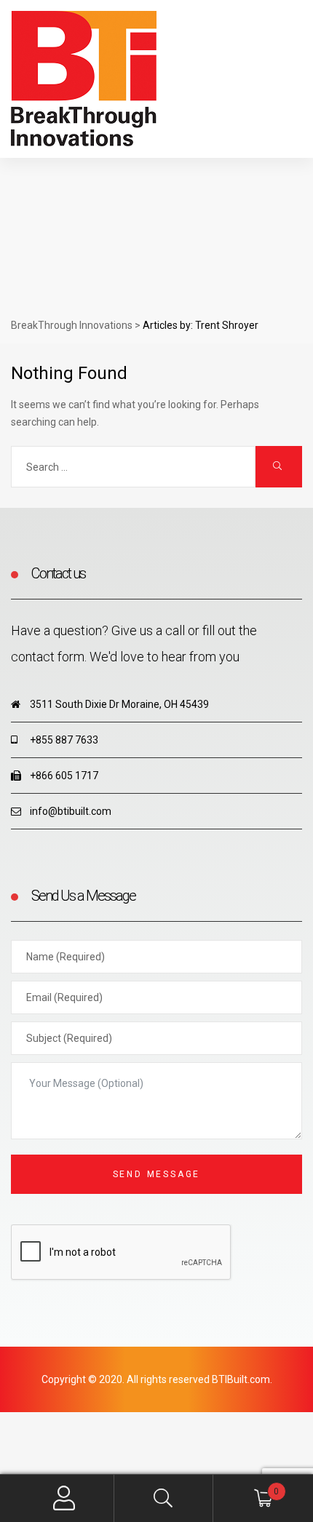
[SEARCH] (278, 466)
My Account (64, 1498)
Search (164, 1498)
